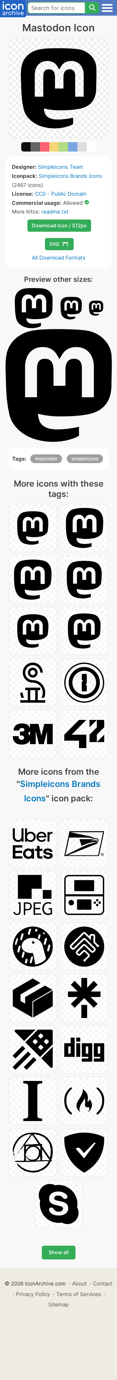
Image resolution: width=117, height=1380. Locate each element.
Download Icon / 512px (59, 225)
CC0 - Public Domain (60, 194)
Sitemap (58, 1304)
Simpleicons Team (60, 167)
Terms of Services (78, 1294)
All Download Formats (58, 258)
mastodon (46, 459)
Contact (102, 1283)
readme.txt (54, 212)
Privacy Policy (33, 1294)
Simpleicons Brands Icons (70, 176)
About (79, 1283)
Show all (59, 1252)
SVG (54, 244)
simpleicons (84, 459)
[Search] (92, 8)
